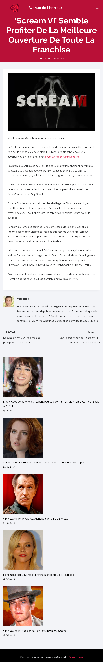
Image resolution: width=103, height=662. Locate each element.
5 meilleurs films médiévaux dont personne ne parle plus (35, 518)
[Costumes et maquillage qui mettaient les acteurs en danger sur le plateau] (51, 438)
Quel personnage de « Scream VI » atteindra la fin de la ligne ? (80, 337)
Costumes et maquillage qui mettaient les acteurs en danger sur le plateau (46, 462)
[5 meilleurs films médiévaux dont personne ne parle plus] (51, 494)
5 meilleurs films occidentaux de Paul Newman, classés (34, 630)
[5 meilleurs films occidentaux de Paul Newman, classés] (51, 606)
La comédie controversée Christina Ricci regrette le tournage (38, 574)
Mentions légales (75, 657)
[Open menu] (97, 8)
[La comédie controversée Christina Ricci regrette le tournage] (51, 550)
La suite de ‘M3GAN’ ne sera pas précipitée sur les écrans (21, 337)
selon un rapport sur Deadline (62, 156)
